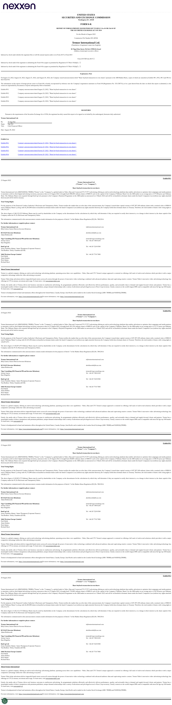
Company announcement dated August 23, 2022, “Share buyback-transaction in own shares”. (47, 143)
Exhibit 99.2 (5, 147)
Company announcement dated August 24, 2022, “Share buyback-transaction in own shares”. (47, 147)
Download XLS (168, 3)
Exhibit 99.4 (5, 154)
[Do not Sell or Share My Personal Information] (5, 701)
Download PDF (165, 3)
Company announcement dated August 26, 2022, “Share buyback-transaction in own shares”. (47, 154)
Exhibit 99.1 (5, 143)
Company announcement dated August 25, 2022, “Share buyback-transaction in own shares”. (47, 150)
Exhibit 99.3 (5, 150)
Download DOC (162, 3)
